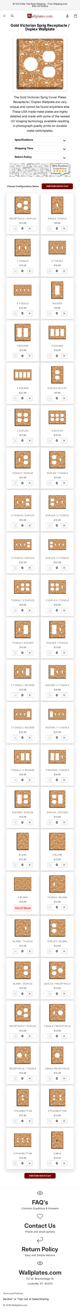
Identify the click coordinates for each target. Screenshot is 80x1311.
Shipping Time (24, 148)
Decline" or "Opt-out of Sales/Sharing (26, 1299)
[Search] (12, 16)
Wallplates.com (20, 1305)
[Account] (67, 16)
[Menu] (4, 16)
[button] (23, 205)
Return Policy (23, 156)
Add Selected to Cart (57, 186)
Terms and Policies (13, 1293)
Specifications (24, 139)
